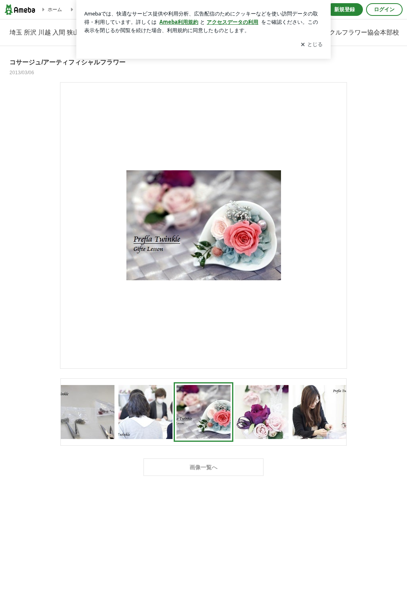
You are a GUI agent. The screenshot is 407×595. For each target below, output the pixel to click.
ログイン (384, 9)
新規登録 (344, 9)
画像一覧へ (203, 467)
